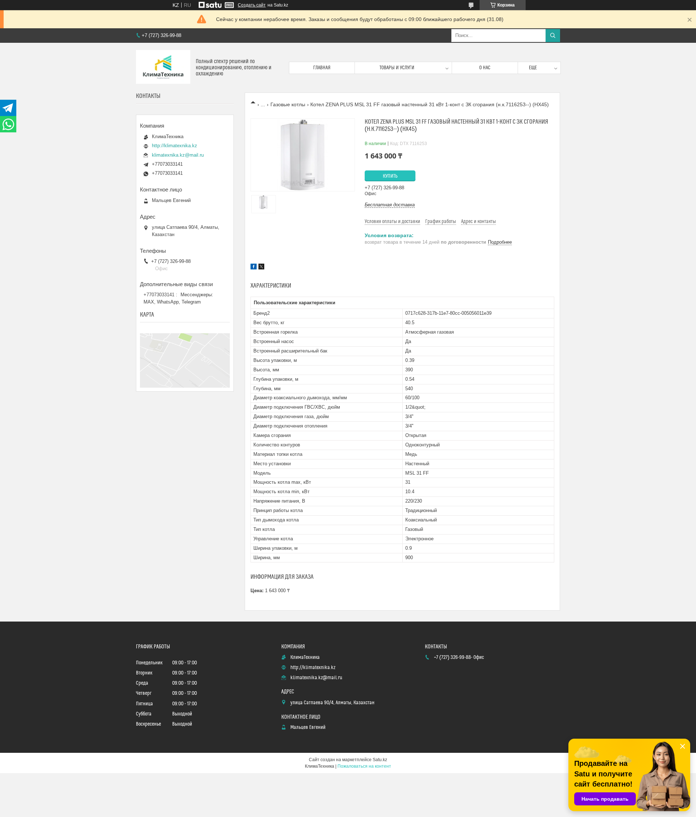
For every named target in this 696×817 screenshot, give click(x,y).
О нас (484, 68)
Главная (322, 68)
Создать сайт (252, 5)
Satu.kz (380, 759)
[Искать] (553, 35)
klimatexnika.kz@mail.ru (178, 155)
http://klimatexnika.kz (174, 145)
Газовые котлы (287, 104)
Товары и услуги (397, 68)
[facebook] (253, 268)
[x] (261, 268)
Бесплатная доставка (390, 204)
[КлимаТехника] (163, 67)
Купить (390, 176)
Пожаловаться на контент (364, 766)
